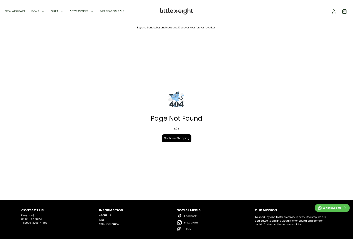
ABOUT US (105, 215)
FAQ (101, 220)
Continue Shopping (176, 138)
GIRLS (54, 11)
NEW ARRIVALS (15, 11)
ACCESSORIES (78, 11)
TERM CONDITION (109, 224)
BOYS (35, 11)
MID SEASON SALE (112, 11)
